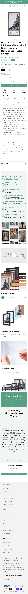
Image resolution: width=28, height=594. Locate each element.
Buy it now (14, 85)
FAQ (4, 520)
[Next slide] (19, 459)
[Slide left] (10, 39)
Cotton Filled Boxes (8, 504)
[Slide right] (17, 39)
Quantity (3, 73)
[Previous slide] (9, 459)
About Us (5, 514)
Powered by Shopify (19, 591)
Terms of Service (7, 549)
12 (7, 70)
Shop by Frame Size (8, 498)
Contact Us (6, 517)
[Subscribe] (22, 579)
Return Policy (6, 542)
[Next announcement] (25, 1)
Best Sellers (6, 488)
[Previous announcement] (2, 1)
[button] (2, 6)
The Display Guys (11, 591)
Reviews (5, 527)
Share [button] (4, 158)
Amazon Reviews (7, 530)
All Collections (6, 491)
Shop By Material (7, 501)
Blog (4, 523)
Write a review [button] (14, 474)
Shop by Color (6, 495)
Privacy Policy (6, 552)
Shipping (3, 62)
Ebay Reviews (6, 533)
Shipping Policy (7, 546)
